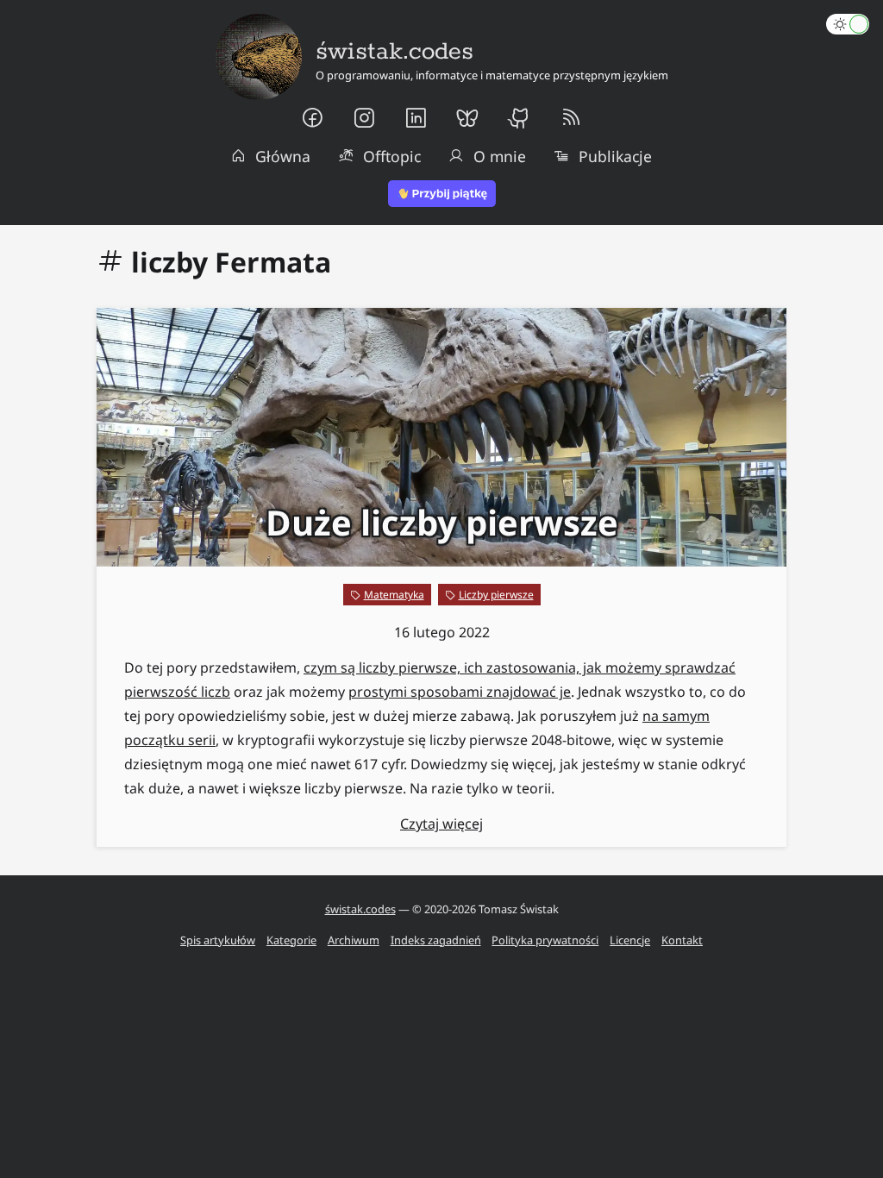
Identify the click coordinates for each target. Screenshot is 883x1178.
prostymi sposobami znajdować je (459, 691)
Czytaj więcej (441, 823)
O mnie (499, 156)
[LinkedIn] (416, 118)
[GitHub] (519, 118)
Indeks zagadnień (436, 940)
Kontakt (682, 940)
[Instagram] (364, 118)
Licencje (630, 940)
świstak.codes (360, 909)
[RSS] (571, 118)
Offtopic (392, 156)
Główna (282, 156)
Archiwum (353, 940)
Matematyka (394, 594)
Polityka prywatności (545, 940)
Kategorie (291, 940)
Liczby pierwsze (496, 594)
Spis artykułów (217, 940)
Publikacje (615, 156)
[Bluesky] (467, 118)
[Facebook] (312, 118)
